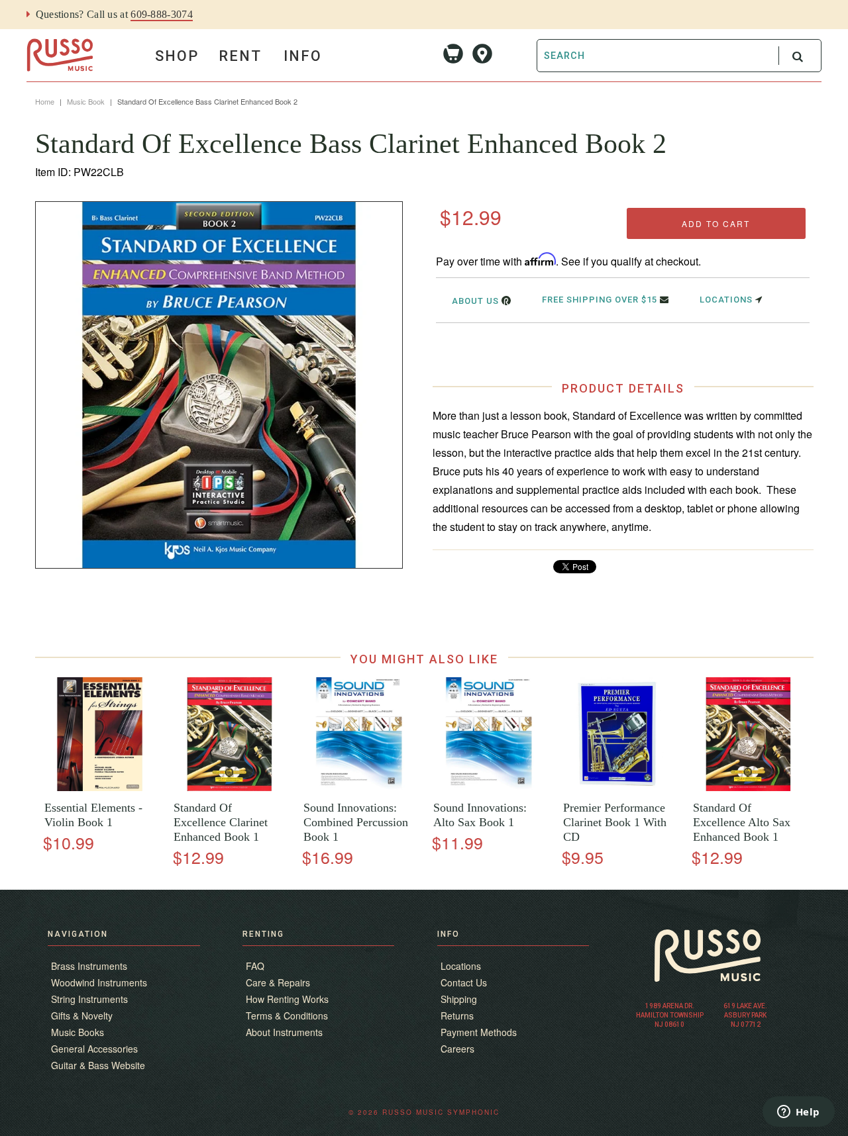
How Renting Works (287, 999)
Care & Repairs (278, 982)
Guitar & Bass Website (98, 1065)
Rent (240, 56)
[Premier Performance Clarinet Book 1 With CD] (618, 787)
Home (44, 101)
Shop (177, 56)
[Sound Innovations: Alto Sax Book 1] (488, 787)
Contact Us (464, 982)
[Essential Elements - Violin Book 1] (99, 787)
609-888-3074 (162, 14)
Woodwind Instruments (99, 982)
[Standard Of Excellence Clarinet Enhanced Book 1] (229, 787)
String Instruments (89, 999)
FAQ (255, 965)
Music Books (77, 1032)
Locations (727, 300)
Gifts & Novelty (82, 1015)
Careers (457, 1048)
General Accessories (94, 1048)
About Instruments (284, 1032)
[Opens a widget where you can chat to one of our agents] (798, 1112)
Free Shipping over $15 (601, 300)
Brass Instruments (89, 965)
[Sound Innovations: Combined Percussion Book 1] (358, 787)
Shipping (459, 999)
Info (303, 56)
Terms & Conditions (287, 1015)
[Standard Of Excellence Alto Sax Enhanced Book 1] (748, 787)
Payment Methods (479, 1032)
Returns (457, 1015)
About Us (477, 301)
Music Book (86, 101)
